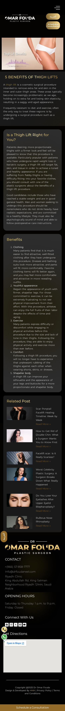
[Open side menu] (57, 8)
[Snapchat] (20, 625)
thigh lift (11, 84)
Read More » (43, 424)
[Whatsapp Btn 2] (4, 637)
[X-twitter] (16, 625)
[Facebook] (7, 625)
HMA (32, 690)
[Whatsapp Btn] (4, 629)
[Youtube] (24, 625)
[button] (53, 16)
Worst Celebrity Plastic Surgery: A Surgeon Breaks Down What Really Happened (47, 477)
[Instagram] (11, 625)
